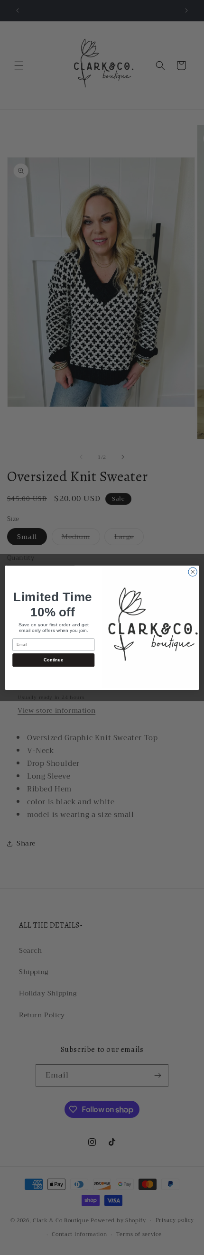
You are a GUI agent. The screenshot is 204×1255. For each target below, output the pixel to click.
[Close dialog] (192, 571)
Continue (53, 659)
